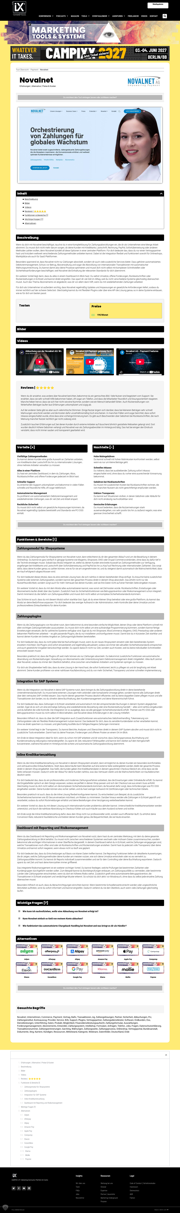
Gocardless (52, 977)
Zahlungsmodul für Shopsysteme (37, 1087)
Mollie (128, 977)
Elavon (26, 977)
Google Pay (77, 977)
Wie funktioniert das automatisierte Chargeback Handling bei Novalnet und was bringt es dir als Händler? (75, 926)
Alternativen (30, 223)
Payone (153, 977)
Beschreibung (31, 199)
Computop (153, 959)
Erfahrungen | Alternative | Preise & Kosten (37, 1063)
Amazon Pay (102, 959)
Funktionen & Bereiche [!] (36, 215)
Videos (28, 207)
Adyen (26, 959)
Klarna (102, 977)
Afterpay (52, 959)
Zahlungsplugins (30, 1091)
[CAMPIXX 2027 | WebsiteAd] (90, 53)
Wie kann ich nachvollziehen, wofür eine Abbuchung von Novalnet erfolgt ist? (60, 911)
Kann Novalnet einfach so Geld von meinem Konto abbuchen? (53, 918)
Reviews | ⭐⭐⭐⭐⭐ (35, 211)
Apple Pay (128, 959)
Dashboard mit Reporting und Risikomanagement (43, 1103)
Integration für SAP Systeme (35, 1095)
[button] (46, 16)
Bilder (27, 203)
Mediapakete (158, 4)
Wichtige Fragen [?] (34, 219)
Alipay (77, 959)
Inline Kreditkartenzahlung (34, 1099)
